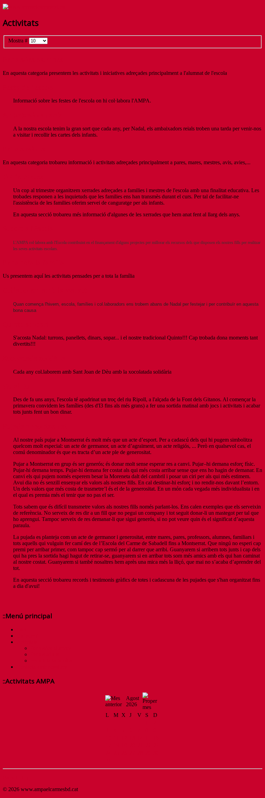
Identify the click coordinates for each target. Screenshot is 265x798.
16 (156, 738)
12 (124, 738)
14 (140, 738)
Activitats (27, 642)
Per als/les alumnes (33, 59)
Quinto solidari (25, 324)
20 (132, 745)
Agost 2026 (132, 701)
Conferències (23, 176)
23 (156, 745)
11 (116, 738)
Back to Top (16, 777)
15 (148, 738)
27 (132, 753)
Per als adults (24, 148)
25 (116, 753)
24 (108, 753)
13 (132, 738)
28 (140, 753)
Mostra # (18, 40)
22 (148, 745)
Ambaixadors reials (32, 114)
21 (140, 745)
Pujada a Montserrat (35, 426)
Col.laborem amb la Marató (45, 290)
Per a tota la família (33, 262)
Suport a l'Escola (28, 228)
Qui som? (27, 636)
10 (108, 738)
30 (156, 753)
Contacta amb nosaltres (42, 667)
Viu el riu (16, 386)
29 (148, 753)
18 (116, 745)
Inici (21, 629)
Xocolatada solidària (34, 358)
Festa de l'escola (28, 87)
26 (124, 753)
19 (124, 745)
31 (108, 760)
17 (108, 745)
